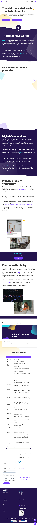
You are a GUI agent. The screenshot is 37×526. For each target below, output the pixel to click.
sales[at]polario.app (23, 508)
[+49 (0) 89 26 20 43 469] (19, 505)
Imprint (19, 518)
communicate (20, 272)
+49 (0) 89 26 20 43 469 (25, 477)
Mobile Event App (27, 470)
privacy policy (6, 481)
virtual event (22, 189)
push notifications (11, 276)
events (9, 284)
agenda (10, 273)
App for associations (7, 341)
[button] (27, 1)
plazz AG (23, 468)
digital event (22, 194)
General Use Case (6, 326)
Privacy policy (31, 518)
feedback (21, 152)
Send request (6, 483)
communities (14, 284)
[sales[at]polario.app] (19, 508)
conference (22, 54)
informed (14, 44)
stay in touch (8, 150)
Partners (15, 518)
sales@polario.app (23, 479)
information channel (26, 271)
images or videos (9, 142)
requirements (22, 53)
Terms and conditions (24, 518)
